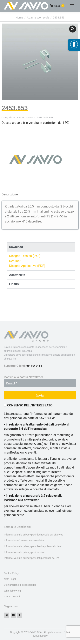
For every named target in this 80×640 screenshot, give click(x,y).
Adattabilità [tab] (17, 275)
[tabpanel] (41, 260)
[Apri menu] (74, 45)
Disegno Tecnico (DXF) (25, 256)
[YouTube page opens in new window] (13, 615)
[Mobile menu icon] (72, 6)
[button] (72, 29)
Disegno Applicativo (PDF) (27, 266)
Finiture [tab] (14, 284)
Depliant (15, 261)
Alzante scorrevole (23, 117)
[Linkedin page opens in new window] (6, 615)
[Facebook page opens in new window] (19, 615)
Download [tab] (16, 247)
